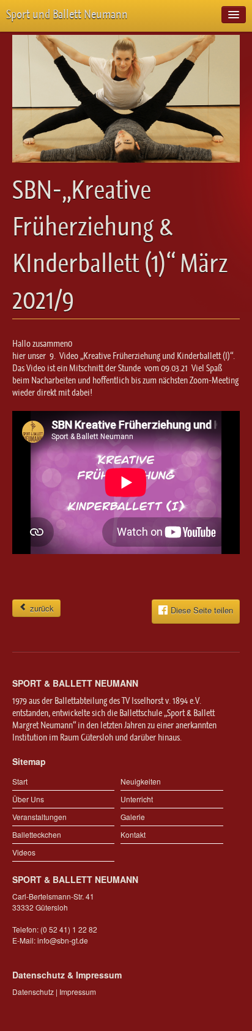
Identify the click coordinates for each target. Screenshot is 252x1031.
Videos (23, 852)
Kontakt (133, 834)
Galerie (132, 816)
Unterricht (136, 799)
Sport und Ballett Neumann (67, 14)
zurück (41, 608)
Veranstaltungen (39, 816)
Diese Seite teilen (202, 610)
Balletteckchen (36, 834)
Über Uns (28, 799)
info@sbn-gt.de (62, 940)
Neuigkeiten (140, 781)
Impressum (77, 991)
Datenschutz (33, 991)
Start (20, 781)
